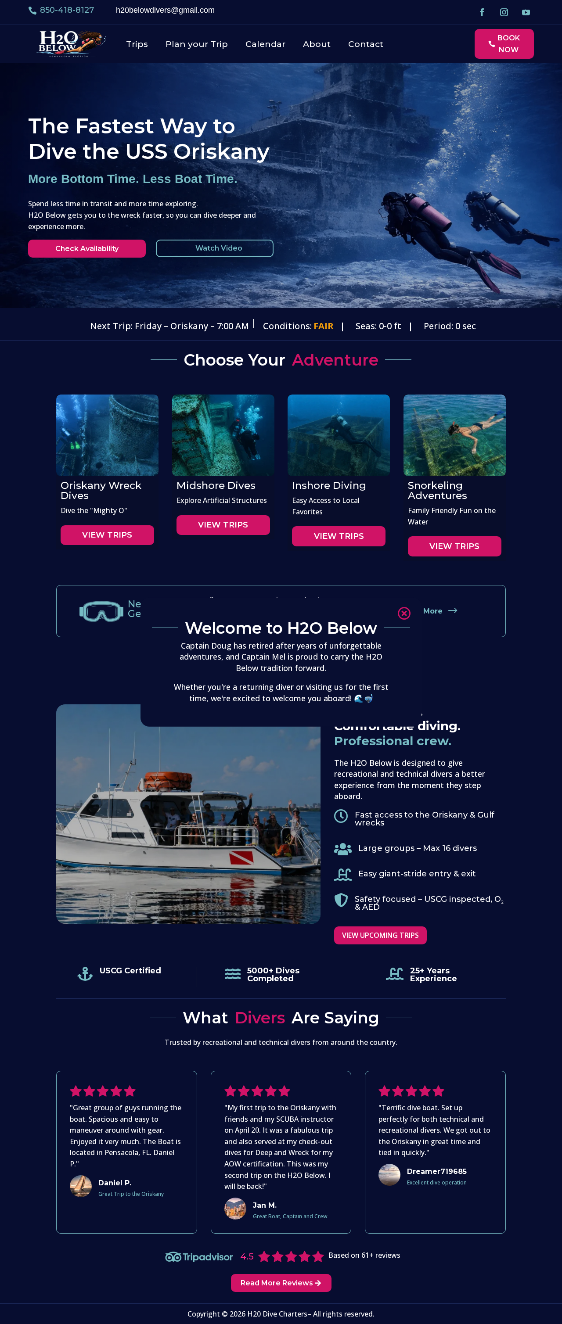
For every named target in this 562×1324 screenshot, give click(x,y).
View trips (107, 535)
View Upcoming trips (380, 935)
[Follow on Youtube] (526, 12)
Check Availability (87, 248)
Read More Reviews (277, 1283)
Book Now (508, 44)
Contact (365, 44)
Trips (137, 44)
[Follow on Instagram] (504, 12)
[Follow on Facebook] (482, 12)
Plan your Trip (197, 44)
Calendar (265, 44)
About (317, 44)
